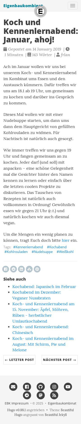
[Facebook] (27, 387)
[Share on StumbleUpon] (29, 269)
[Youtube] (68, 387)
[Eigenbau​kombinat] (40, 11)
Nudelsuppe (43, 251)
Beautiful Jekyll (56, 415)
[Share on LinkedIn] (21, 269)
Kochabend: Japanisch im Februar (44, 286)
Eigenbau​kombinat (23, 5)
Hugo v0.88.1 (16, 410)
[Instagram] (54, 387)
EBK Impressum (17, 403)
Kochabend (58, 247)
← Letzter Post (19, 360)
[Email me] (13, 387)
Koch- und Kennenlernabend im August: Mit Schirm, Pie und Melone (43, 344)
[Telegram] (27, 395)
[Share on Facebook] (5, 269)
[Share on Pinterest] (37, 269)
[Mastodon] (40, 395)
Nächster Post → (59, 360)
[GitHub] (40, 387)
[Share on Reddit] (13, 269)
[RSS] (54, 395)
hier (66, 240)
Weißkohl (66, 251)
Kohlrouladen (17, 251)
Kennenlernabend (29, 247)
